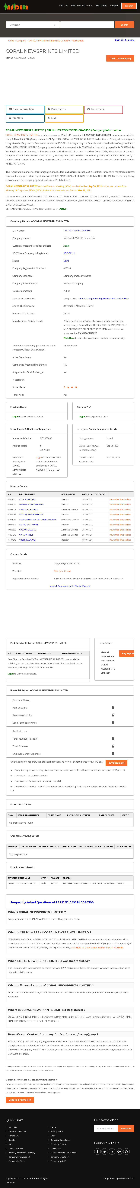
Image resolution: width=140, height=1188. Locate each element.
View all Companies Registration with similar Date (103, 298)
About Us (12, 1127)
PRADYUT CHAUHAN (28, 509)
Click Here (69, 338)
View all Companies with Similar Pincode (70, 586)
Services (63, 5)
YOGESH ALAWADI (27, 540)
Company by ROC (58, 1161)
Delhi (66, 260)
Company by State (16, 1161)
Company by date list (60, 1157)
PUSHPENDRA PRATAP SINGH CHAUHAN (37, 519)
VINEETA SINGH (26, 534)
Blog (10, 1144)
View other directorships (120, 499)
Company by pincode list (19, 1157)
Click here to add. (62, 571)
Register (12, 1140)
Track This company (120, 58)
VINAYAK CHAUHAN (28, 529)
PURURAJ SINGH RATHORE (31, 514)
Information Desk (80, 5)
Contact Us (13, 1135)
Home (11, 40)
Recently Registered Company (21, 1152)
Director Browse (15, 1148)
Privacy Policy (57, 1131)
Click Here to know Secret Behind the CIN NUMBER (97, 947)
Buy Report (128, 653)
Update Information (20, 1099)
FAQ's (53, 1127)
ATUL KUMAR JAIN (27, 499)
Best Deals (101, 5)
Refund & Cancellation (60, 1140)
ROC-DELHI (69, 253)
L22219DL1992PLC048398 (77, 230)
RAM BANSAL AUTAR (28, 524)
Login (130, 5)
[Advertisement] (70, 82)
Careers (114, 5)
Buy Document (116, 762)
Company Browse (58, 1144)
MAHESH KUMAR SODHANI (31, 504)
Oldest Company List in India (63, 1152)
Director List (56, 1148)
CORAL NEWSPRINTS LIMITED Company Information (56, 40)
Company (21, 40)
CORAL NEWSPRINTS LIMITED (22, 134)
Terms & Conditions (17, 1131)
